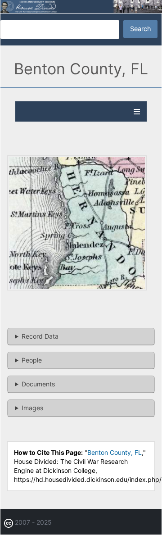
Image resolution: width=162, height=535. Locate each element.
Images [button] (32, 408)
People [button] (32, 360)
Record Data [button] (40, 336)
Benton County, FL (114, 452)
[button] (77, 288)
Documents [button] (38, 384)
